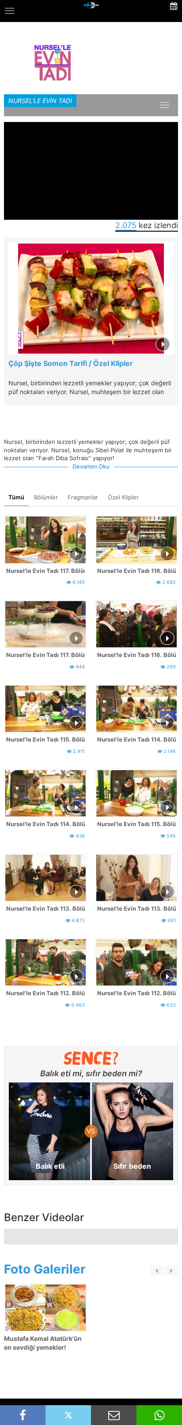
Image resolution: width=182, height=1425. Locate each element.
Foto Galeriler (44, 1269)
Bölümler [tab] (46, 497)
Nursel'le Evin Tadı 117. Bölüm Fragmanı (45, 654)
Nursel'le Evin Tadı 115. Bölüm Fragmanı (136, 823)
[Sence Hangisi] (91, 1058)
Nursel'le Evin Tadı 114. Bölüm (136, 739)
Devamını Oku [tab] (91, 466)
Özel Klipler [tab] (123, 497)
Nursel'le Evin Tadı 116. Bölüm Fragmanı (136, 654)
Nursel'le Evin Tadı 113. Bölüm (45, 908)
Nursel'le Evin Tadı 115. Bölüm (45, 739)
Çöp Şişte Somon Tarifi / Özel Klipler (70, 363)
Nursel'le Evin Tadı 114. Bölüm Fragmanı (45, 823)
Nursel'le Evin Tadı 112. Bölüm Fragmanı (136, 993)
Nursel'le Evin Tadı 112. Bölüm (45, 993)
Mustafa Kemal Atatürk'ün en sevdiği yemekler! (43, 1343)
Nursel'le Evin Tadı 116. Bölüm (136, 570)
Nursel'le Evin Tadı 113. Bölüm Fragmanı (136, 908)
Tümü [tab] (16, 497)
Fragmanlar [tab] (83, 497)
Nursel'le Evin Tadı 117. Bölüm (45, 570)
